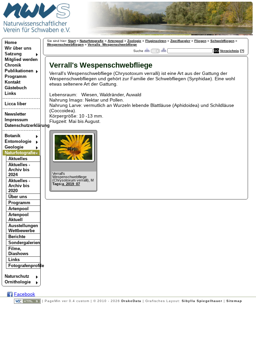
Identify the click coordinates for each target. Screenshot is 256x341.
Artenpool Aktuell (18, 217)
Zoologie (134, 41)
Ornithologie (18, 281)
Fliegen (200, 41)
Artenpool (18, 208)
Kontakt (12, 82)
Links (10, 93)
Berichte (16, 236)
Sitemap (234, 301)
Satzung (13, 53)
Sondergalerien (24, 242)
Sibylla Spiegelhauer (202, 301)
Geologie (14, 147)
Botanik (12, 135)
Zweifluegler (180, 41)
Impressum (16, 119)
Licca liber (15, 103)
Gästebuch (16, 87)
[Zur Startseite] (37, 32)
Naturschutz (17, 276)
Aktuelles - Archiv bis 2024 (19, 169)
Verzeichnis (229, 51)
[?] (242, 51)
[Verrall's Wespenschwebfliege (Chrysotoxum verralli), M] (73, 160)
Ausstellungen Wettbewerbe (23, 228)
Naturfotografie (20, 152)
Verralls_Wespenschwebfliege (112, 44)
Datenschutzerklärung (22, 125)
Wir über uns (18, 48)
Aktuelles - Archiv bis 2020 (19, 185)
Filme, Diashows (18, 251)
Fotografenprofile (24, 265)
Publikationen (19, 70)
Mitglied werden (21, 59)
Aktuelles (17, 158)
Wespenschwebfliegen (65, 44)
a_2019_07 (71, 184)
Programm (16, 76)
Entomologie (18, 141)
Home (11, 42)
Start (72, 41)
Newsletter (15, 114)
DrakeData (131, 301)
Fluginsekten (155, 41)
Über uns (17, 196)
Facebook (24, 294)
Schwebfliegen (222, 41)
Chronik (13, 65)
